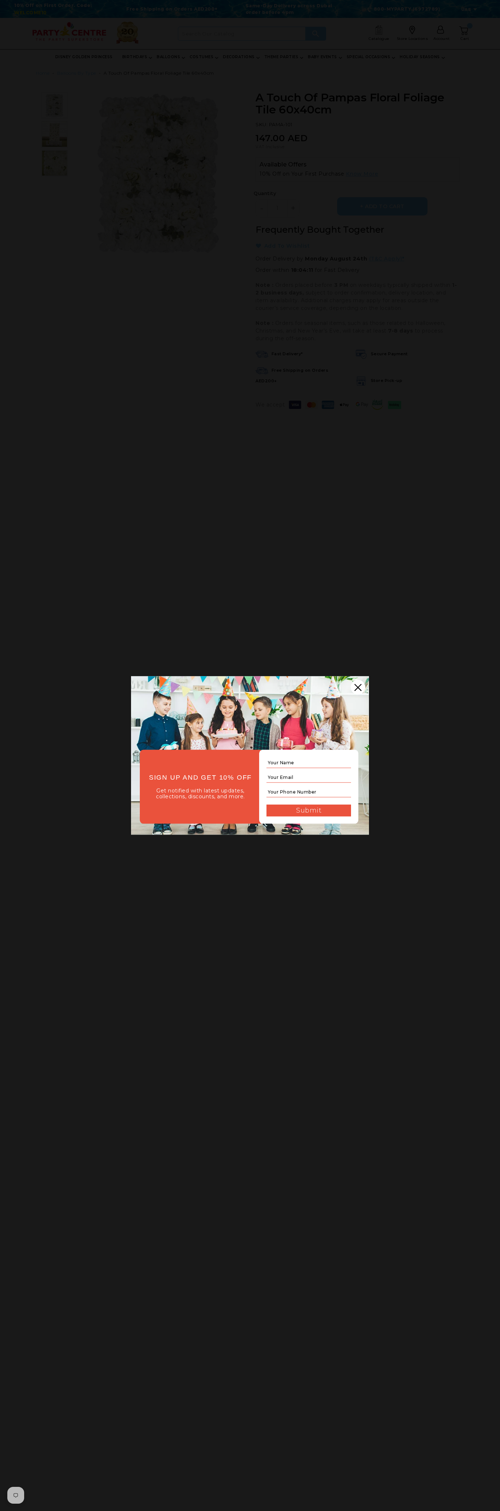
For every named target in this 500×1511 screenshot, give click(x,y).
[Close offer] (358, 687)
